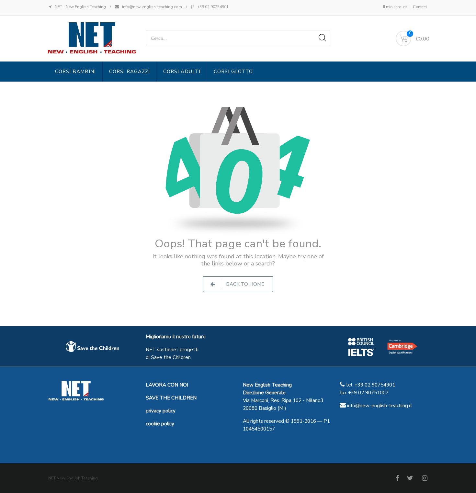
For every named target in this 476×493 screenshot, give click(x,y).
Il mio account (395, 7)
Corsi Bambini (75, 71)
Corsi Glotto (233, 71)
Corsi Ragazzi (129, 71)
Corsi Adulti (181, 71)
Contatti (419, 7)
